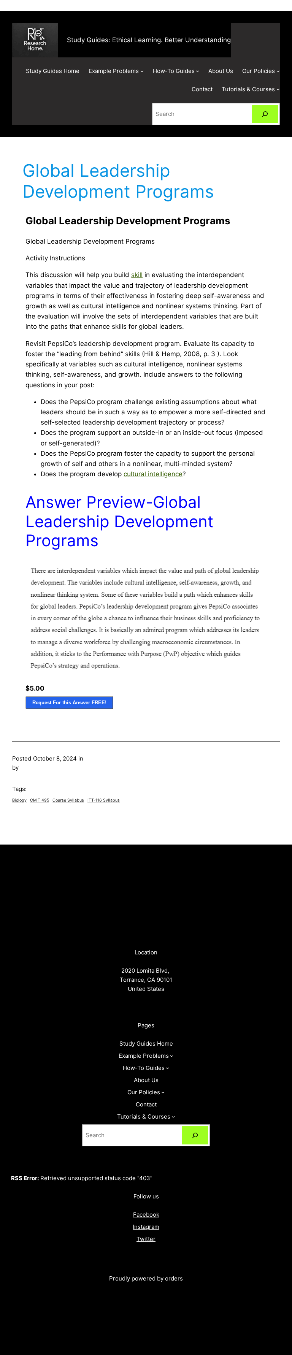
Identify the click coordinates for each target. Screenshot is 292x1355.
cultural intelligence (153, 474)
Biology (19, 800)
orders (174, 1278)
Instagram (146, 1226)
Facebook (146, 1214)
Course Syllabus (68, 800)
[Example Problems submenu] (142, 71)
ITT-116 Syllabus (103, 800)
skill (137, 275)
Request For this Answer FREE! (69, 702)
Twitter (146, 1238)
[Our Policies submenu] (278, 71)
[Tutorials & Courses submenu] (278, 89)
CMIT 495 (39, 800)
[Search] (265, 114)
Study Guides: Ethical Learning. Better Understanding (149, 40)
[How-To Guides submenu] (197, 71)
